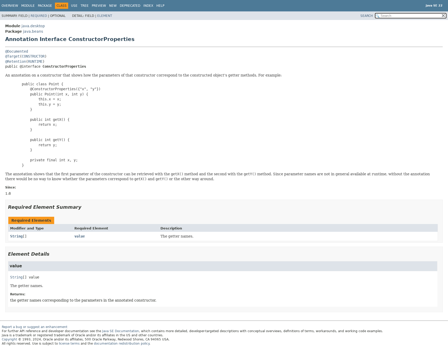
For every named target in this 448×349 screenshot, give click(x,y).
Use (74, 6)
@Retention (15, 61)
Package (45, 6)
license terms (69, 343)
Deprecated (130, 6)
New (113, 6)
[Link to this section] (85, 207)
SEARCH (366, 16)
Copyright (9, 339)
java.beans (33, 31)
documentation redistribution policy (121, 343)
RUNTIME (35, 61)
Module (28, 6)
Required (39, 16)
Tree (85, 6)
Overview (10, 6)
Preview (99, 6)
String (16, 236)
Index (148, 6)
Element (104, 16)
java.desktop (33, 26)
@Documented (16, 51)
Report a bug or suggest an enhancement (34, 327)
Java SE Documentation (120, 331)
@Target (12, 56)
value (79, 236)
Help (160, 6)
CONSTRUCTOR (33, 56)
